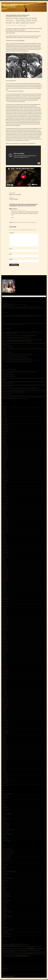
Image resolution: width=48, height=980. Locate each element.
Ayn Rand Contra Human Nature (8, 851)
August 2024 (4, 460)
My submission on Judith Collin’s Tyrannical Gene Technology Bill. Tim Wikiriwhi (20, 335)
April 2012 (4, 769)
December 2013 (5, 725)
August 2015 (4, 680)
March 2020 (4, 565)
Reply (13, 217)
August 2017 (4, 630)
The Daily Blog (5, 902)
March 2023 (4, 494)
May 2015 (4, 686)
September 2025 (5, 431)
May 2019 (4, 588)
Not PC (3, 884)
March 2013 (4, 745)
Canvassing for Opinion (6, 855)
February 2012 (5, 774)
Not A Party (4, 882)
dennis (3, 802)
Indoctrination (8, 950)
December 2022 (5, 500)
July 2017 (4, 633)
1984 (3, 944)
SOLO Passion (4, 898)
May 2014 (4, 713)
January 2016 (4, 669)
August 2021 (4, 532)
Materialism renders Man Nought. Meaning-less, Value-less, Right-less (19, 354)
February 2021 (5, 545)
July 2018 (4, 608)
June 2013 (4, 738)
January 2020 (4, 570)
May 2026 (4, 413)
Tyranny (25, 16)
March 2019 (4, 592)
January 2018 (4, 619)
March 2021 (4, 543)
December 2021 (5, 523)
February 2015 (5, 693)
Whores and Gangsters (6, 936)
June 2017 (4, 635)
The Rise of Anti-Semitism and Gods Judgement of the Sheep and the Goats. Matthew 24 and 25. (20, 388)
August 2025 (4, 433)
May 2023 (4, 489)
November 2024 (5, 453)
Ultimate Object (5, 838)
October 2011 (4, 783)
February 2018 (5, 617)
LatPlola (3, 339)
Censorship (27, 944)
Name (10, 248)
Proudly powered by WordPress (8, 976)
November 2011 (5, 781)
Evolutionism (23, 948)
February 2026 (5, 420)
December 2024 (5, 451)
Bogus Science (21, 944)
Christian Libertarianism (11, 15)
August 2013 (4, 734)
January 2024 (4, 473)
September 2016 (5, 651)
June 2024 (4, 462)
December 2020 (5, 550)
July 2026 (4, 408)
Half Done (4, 811)
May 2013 (4, 740)
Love (19, 952)
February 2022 (5, 518)
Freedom (24, 15)
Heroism (28, 15)
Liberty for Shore (5, 873)
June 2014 (4, 711)
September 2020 (5, 556)
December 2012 (5, 751)
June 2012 (4, 765)
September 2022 (5, 507)
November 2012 (5, 754)
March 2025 (4, 444)
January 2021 (4, 547)
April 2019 (4, 590)
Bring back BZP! (9, 346)
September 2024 (5, 458)
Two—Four (4, 925)
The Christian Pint (5, 822)
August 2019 (4, 581)
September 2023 (5, 480)
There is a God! (42, 953)
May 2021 (4, 538)
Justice (24, 950)
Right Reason (4, 820)
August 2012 (4, 760)
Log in (3, 963)
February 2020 (5, 568)
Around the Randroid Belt (7, 848)
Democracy (5, 948)
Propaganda (8, 16)
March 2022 (4, 516)
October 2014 (4, 702)
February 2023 (5, 496)
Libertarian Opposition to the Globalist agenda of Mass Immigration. (18, 337)
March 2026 (4, 417)
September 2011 (5, 785)
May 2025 (4, 440)
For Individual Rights (6, 857)
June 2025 (4, 438)
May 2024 (4, 464)
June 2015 (4, 684)
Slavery (25, 953)
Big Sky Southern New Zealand (8, 853)
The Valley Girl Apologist (7, 834)
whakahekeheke (5, 931)
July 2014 (4, 709)
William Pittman (5, 348)
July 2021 (4, 534)
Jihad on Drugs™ (16, 950)
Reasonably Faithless (6, 896)
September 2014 (5, 704)
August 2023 (4, 482)
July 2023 (4, 485)
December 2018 (5, 599)
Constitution (28, 946)
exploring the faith (5, 809)
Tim (19, 25)
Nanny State (23, 952)
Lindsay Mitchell (5, 880)
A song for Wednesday (13, 198)
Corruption (33, 946)
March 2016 (4, 664)
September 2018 (5, 606)
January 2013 (4, 749)
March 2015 (4, 691)
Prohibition (37, 952)
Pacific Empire (5, 891)
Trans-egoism (4, 913)
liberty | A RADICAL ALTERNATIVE (9, 871)
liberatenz (4, 869)
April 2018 (4, 612)
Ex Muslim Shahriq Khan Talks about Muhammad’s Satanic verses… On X (16, 398)
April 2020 (4, 563)
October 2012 (4, 756)
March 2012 (4, 772)
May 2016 (4, 660)
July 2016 (4, 655)
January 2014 (4, 722)
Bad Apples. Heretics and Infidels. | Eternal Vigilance (25, 222)
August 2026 (4, 406)
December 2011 (5, 778)
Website (11, 259)
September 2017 (5, 628)
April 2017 (4, 637)
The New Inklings (5, 827)
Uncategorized (21, 956)
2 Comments (23, 25)
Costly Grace (4, 800)
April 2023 (4, 491)
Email (10, 254)
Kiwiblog (3, 866)
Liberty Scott (4, 875)
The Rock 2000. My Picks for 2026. (8, 376)
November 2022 (5, 503)
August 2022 (4, 509)
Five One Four (9, 352)
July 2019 (4, 583)
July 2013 (4, 736)
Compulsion (19, 15)
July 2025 (4, 435)
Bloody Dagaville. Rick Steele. (7, 373)
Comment (11, 232)
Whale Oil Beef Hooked (6, 934)
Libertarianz (16, 952)
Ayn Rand (9, 944)
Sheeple (21, 953)
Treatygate (4, 918)
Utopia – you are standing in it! (8, 929)
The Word (4, 836)
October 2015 (4, 675)
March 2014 (4, 718)
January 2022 (4, 521)
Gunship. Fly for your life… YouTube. (9, 369)
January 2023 (4, 498)
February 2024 (5, 471)
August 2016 (4, 653)
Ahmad (3, 352)
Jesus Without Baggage (6, 813)
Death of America (39, 946)
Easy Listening (12, 948)
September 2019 (5, 579)
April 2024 (4, 467)
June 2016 (4, 657)
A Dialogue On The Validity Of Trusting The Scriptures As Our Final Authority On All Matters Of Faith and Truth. (23, 396)
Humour (3, 950)
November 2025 (5, 426)
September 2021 (5, 530)
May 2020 (4, 561)
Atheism (6, 944)
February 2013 (5, 747)
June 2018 (4, 610)
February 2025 (5, 447)
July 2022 (4, 512)
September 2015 (5, 677)
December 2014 (5, 698)
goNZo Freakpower (6, 860)
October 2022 (4, 505)
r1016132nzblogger (6, 893)
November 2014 (5, 700)
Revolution (14, 16)
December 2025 (5, 424)
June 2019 (4, 586)
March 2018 (4, 615)
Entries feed (4, 966)
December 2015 (5, 671)
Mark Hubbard (14, 208)
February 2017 (5, 642)
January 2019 (4, 597)
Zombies (28, 956)
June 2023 (4, 487)
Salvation (3, 953)
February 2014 (5, 720)
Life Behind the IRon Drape (7, 878)
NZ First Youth (5, 887)
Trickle (3, 920)
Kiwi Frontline (5, 864)
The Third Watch (5, 909)
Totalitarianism (6, 956)
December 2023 (5, 476)
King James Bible (36, 950)
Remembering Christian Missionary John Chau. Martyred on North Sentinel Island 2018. (19, 371)
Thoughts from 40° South (7, 911)
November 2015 (5, 673)
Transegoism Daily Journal (7, 916)
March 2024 (4, 469)
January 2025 (4, 449)
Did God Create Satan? (6, 394)
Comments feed (5, 968)
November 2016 (5, 648)
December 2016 (5, 646)
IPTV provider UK (5, 343)
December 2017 (5, 621)
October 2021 (4, 527)
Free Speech (37, 948)
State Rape (34, 953)
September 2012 (5, 758)
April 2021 (4, 541)
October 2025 (4, 429)
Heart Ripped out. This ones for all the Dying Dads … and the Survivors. (18, 361)
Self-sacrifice (20, 16)
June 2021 (4, 536)
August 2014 (4, 707)
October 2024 (4, 456)
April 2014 (4, 716)
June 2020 (4, 559)
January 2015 (4, 695)
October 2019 (4, 577)
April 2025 (4, 442)
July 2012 (4, 763)
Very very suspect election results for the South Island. (16, 356)
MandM (3, 816)
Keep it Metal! (29, 950)
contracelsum (4, 798)
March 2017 (4, 639)
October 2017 (4, 626)
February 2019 (5, 595)
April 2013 (4, 742)
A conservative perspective (7, 793)
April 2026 (4, 415)
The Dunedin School (6, 825)
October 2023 (4, 478)
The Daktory (4, 905)
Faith (26, 948)
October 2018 (4, 603)
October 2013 (4, 729)
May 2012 (4, 767)
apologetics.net (5, 795)
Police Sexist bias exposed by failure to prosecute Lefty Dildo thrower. (18, 359)
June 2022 (4, 514)
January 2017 (4, 644)
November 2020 (5, 552)
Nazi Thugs (32, 952)
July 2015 (4, 682)
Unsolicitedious (5, 927)
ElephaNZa (4, 804)
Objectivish (4, 889)
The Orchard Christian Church (8, 829)
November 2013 (5, 727)
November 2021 (5, 525)
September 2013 (5, 731)
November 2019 (5, 574)
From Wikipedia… (21, 40)
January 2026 (4, 422)
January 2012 (4, 776)
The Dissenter (4, 907)
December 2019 (5, 572)
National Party (28, 952)
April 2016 (4, 662)
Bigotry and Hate (14, 944)
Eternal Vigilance (5, 807)
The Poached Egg (5, 831)
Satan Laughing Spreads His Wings (12, 953)
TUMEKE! (4, 922)
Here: (37, 37)
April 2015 (4, 689)
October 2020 (4, 554)
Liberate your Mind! (8, 952)
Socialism (30, 953)
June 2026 (4, 411)
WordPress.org (5, 970)
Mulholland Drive (5, 818)
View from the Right (6, 840)
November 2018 (5, 601)
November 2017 (5, 624)
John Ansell (4, 862)
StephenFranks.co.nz (6, 900)
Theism (37, 953)
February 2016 (5, 666)
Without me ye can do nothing (15, 194)
